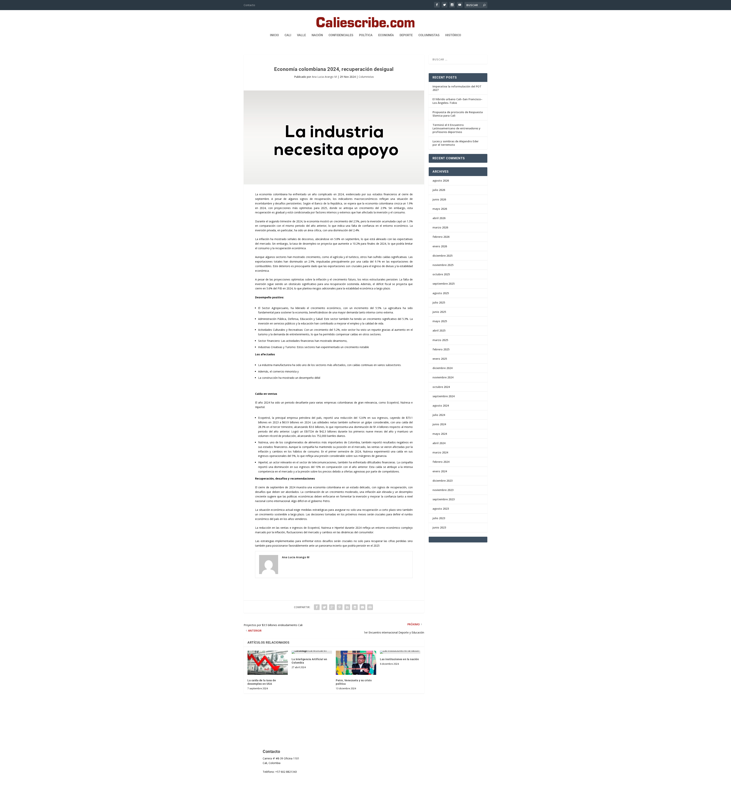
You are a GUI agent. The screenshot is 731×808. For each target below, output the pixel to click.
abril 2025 (439, 330)
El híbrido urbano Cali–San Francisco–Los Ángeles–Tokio (457, 100)
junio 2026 (439, 199)
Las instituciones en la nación (399, 659)
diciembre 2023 (442, 480)
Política (366, 35)
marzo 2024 (440, 452)
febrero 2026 (441, 237)
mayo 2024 (440, 434)
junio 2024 (439, 424)
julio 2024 (439, 415)
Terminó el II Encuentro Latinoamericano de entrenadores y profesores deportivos (456, 128)
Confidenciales (341, 35)
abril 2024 (439, 443)
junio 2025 (439, 312)
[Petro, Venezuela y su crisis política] (356, 663)
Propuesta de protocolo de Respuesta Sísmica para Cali (458, 113)
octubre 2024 (441, 387)
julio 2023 (439, 518)
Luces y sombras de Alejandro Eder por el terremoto (456, 143)
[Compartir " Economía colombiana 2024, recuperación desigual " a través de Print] (370, 607)
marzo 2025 (440, 340)
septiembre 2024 (444, 396)
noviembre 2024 (443, 377)
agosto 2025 (441, 293)
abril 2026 (439, 218)
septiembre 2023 (444, 499)
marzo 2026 (440, 227)
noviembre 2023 (443, 490)
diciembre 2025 (442, 255)
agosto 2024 (441, 405)
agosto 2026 (441, 180)
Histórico (453, 35)
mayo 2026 (440, 209)
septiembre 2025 (444, 283)
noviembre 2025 (443, 265)
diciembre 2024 (442, 368)
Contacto (249, 5)
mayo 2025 (440, 321)
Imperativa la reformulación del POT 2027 (457, 88)
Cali (288, 35)
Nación (317, 35)
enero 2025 (440, 358)
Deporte (406, 35)
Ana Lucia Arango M (324, 76)
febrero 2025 (441, 349)
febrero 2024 (441, 462)
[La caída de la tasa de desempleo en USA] (267, 663)
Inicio (274, 35)
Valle (301, 35)
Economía (386, 35)
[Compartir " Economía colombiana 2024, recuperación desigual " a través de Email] (362, 607)
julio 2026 (439, 190)
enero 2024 (440, 471)
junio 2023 (439, 527)
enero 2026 (440, 246)
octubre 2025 (441, 274)
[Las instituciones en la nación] (400, 652)
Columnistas (429, 35)
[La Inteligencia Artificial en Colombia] (312, 652)
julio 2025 (439, 302)
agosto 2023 (441, 508)
